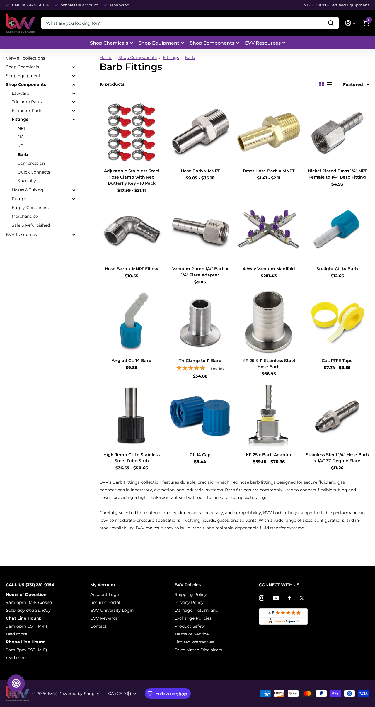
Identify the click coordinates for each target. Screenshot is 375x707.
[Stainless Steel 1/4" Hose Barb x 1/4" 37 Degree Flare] (337, 416)
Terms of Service (192, 634)
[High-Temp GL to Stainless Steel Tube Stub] (131, 416)
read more (16, 634)
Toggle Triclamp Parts (73, 102)
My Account (102, 584)
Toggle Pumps (73, 199)
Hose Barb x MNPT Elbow (131, 268)
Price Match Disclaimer (199, 649)
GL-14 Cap (200, 454)
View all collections (25, 58)
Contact (98, 626)
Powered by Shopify (78, 693)
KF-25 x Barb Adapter (269, 454)
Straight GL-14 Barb (337, 268)
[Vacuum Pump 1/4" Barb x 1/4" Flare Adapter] (200, 230)
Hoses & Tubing (27, 190)
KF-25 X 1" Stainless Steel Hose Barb (269, 363)
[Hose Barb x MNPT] (200, 132)
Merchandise (25, 216)
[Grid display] (321, 84)
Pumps (19, 198)
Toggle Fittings (73, 119)
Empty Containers (30, 207)
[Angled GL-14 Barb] (131, 322)
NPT (22, 128)
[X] (302, 598)
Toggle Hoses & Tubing (73, 190)
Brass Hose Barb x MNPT (268, 171)
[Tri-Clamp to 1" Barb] (200, 322)
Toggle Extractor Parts (73, 111)
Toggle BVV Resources (73, 235)
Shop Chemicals (109, 43)
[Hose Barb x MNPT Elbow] (131, 230)
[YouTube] (276, 598)
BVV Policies (188, 584)
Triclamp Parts (27, 101)
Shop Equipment (159, 43)
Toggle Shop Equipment (73, 76)
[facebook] (289, 598)
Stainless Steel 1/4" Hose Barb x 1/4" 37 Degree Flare (337, 457)
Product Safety (190, 626)
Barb (190, 57)
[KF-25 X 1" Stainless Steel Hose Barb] (269, 322)
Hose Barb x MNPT (200, 171)
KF (20, 145)
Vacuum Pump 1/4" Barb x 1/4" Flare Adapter (200, 272)
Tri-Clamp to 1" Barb (200, 360)
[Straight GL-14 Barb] (337, 230)
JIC (21, 137)
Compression (31, 163)
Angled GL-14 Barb (131, 360)
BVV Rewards (104, 618)
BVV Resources (263, 43)
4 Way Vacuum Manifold (269, 268)
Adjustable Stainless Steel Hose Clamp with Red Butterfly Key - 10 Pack (131, 177)
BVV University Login (112, 610)
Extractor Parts (27, 110)
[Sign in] (350, 23)
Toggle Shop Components (73, 85)
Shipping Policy (191, 594)
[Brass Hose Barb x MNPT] (269, 132)
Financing (119, 5)
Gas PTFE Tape (337, 360)
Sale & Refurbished (31, 225)
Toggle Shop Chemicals (73, 67)
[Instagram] (261, 598)
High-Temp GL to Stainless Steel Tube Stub (131, 457)
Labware (20, 93)
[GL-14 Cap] (200, 416)
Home (106, 57)
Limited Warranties (194, 642)
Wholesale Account (79, 5)
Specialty (27, 180)
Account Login (105, 594)
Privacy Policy (189, 602)
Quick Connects (34, 171)
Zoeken (331, 23)
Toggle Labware (73, 93)
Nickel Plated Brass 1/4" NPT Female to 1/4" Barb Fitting (337, 174)
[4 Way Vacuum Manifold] (269, 230)
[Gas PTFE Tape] (337, 322)
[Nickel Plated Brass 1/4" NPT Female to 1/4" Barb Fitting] (337, 132)
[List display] (329, 84)
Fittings (171, 57)
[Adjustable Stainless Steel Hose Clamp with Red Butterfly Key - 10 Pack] (131, 132)
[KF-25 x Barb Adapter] (269, 416)
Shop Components (212, 43)
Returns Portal (105, 602)
